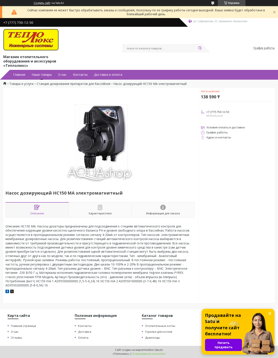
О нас (62, 74)
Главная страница (23, 326)
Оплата (83, 338)
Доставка (84, 332)
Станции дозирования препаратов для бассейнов (73, 84)
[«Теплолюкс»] (31, 40)
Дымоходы (152, 338)
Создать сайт (42, 3)
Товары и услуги (21, 84)
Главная (19, 74)
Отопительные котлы (160, 326)
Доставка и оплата (108, 74)
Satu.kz (158, 350)
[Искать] (199, 48)
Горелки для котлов (158, 332)
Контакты (80, 74)
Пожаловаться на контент (148, 354)
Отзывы (16, 338)
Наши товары (42, 74)
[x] (12, 292)
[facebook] (7, 292)
